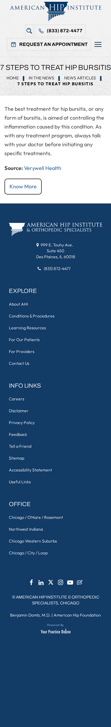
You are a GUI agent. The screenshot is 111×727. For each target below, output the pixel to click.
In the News (41, 78)
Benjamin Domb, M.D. (30, 615)
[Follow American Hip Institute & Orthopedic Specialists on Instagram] (60, 584)
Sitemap (16, 458)
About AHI (18, 304)
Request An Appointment (53, 44)
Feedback (18, 434)
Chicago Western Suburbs (33, 541)
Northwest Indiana (26, 529)
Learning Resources (27, 327)
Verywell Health (42, 168)
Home (13, 78)
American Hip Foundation (77, 615)
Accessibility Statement (30, 470)
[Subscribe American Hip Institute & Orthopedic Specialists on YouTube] (70, 584)
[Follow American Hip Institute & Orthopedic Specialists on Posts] (79, 584)
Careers (16, 399)
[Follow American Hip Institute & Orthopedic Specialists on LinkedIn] (40, 584)
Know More (23, 186)
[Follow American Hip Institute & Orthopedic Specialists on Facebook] (31, 584)
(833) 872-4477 (65, 30)
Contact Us (19, 363)
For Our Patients (24, 339)
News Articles (80, 78)
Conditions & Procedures (31, 316)
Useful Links (20, 481)
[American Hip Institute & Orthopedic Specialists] (55, 11)
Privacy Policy (22, 422)
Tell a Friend (20, 446)
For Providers (21, 351)
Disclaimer (18, 410)
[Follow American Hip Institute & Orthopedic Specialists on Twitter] (50, 584)
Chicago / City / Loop (28, 553)
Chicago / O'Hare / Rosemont (36, 517)
